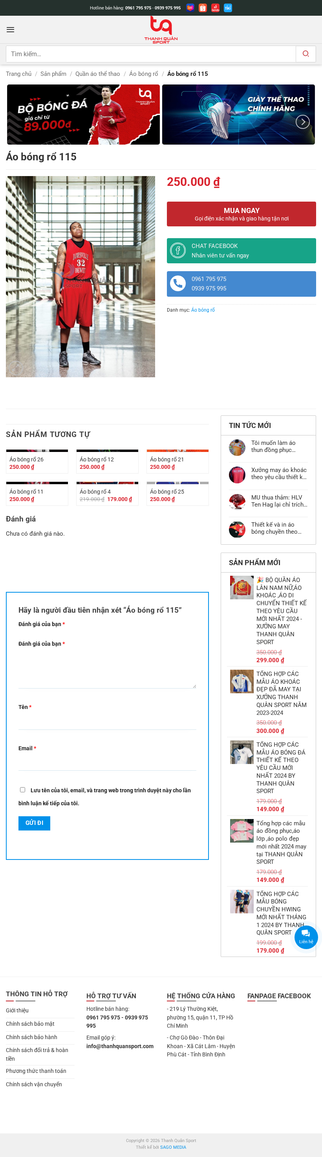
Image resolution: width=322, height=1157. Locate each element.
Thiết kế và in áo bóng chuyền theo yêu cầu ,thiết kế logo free (279, 528)
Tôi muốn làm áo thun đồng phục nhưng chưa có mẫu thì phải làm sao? (277, 446)
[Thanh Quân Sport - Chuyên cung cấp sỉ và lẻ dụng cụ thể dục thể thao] (161, 30)
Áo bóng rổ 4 (95, 492)
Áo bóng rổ (143, 73)
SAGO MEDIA (173, 1147)
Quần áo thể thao (97, 73)
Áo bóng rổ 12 (97, 459)
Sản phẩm (53, 73)
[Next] (303, 121)
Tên (24, 707)
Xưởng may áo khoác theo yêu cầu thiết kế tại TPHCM (279, 473)
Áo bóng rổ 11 (26, 492)
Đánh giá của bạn (41, 624)
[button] (10, 29)
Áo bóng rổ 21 (167, 459)
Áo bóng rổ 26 (26, 459)
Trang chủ (18, 73)
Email (27, 748)
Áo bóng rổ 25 (167, 492)
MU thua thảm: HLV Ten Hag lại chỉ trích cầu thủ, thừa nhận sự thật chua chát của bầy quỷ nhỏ (279, 501)
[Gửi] (306, 54)
